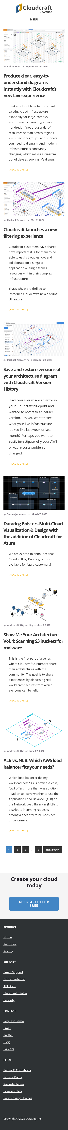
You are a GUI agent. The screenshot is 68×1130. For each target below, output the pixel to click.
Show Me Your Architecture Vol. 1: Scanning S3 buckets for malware (33, 641)
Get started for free (34, 904)
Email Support (13, 972)
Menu (34, 19)
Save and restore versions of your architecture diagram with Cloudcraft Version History (31, 379)
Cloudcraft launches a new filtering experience (30, 232)
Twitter (8, 1035)
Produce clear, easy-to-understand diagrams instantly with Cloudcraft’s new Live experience (29, 85)
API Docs (9, 986)
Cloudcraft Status (15, 993)
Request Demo (13, 1021)
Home (7, 937)
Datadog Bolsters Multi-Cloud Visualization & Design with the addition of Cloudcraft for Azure (33, 533)
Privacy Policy (12, 1077)
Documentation (14, 979)
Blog (6, 1042)
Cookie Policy (12, 1091)
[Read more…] (18, 169)
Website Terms (13, 1084)
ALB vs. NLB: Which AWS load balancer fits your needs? (32, 763)
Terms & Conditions (17, 1070)
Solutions (10, 944)
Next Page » (53, 850)
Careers (8, 1049)
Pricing (8, 951)
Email (7, 1028)
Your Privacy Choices (17, 1098)
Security (9, 1000)
